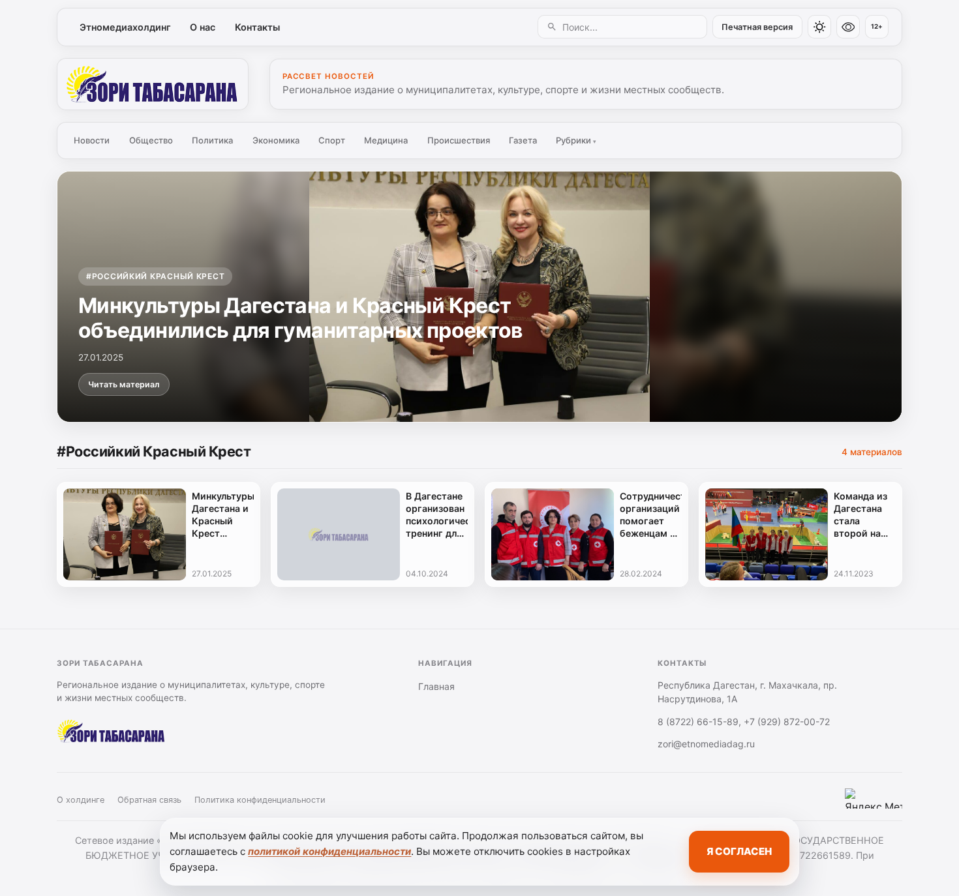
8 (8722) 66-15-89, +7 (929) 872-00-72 (744, 721)
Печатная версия (757, 27)
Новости (92, 140)
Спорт (331, 140)
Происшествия (458, 140)
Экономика (275, 140)
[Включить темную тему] (819, 26)
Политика (212, 140)
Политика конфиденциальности (260, 800)
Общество (151, 140)
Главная (436, 686)
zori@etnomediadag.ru (706, 743)
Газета (523, 140)
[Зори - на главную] (153, 84)
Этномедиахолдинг (125, 27)
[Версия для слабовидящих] (848, 26)
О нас (202, 27)
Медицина (386, 140)
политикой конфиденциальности (329, 851)
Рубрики (576, 140)
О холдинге (80, 800)
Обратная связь (149, 800)
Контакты (257, 27)
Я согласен (739, 851)
